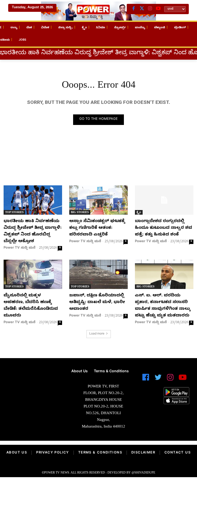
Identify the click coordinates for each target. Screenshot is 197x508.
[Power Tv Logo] (98, 11)
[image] (33, 382)
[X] (142, 9)
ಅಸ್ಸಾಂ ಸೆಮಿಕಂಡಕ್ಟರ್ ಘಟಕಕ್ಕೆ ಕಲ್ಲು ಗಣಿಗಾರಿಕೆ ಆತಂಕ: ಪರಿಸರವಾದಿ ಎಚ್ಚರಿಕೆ (97, 228)
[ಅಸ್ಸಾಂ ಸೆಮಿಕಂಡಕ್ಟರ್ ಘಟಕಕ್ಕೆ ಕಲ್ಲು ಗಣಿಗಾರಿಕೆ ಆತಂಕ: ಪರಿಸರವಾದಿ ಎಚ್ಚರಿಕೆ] (98, 200)
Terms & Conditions (100, 453)
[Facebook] (133, 9)
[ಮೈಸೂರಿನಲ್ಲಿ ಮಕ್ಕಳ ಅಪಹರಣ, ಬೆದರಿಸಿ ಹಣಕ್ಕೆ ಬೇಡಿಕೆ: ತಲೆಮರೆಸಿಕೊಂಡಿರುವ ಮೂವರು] (33, 274)
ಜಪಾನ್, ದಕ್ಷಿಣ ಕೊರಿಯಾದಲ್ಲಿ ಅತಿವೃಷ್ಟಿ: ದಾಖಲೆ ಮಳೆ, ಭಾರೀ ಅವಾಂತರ (97, 302)
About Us (16, 453)
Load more (96, 334)
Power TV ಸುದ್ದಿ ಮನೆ (19, 248)
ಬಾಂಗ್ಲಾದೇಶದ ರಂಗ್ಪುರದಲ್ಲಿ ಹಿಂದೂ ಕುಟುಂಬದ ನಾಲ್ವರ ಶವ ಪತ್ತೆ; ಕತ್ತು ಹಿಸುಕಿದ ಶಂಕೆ (163, 228)
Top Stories (14, 212)
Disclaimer (143, 453)
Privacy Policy (52, 453)
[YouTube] (158, 9)
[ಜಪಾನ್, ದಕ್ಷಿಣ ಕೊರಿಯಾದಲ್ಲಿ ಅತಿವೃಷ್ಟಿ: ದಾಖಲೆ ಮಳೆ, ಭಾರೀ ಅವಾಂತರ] (98, 274)
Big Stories (80, 212)
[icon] (146, 379)
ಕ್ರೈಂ (138, 212)
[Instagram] (150, 9)
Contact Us (177, 453)
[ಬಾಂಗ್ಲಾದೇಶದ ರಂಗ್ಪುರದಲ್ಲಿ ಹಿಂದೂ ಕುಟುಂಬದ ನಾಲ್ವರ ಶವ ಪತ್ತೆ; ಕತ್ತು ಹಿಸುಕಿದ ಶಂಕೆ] (164, 200)
